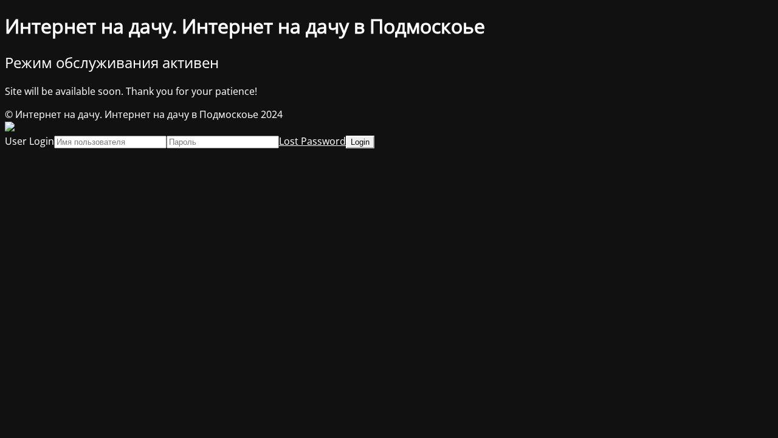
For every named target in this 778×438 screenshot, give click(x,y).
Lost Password (312, 141)
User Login (29, 141)
